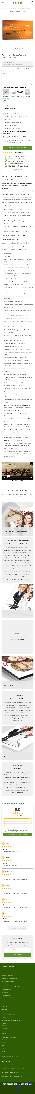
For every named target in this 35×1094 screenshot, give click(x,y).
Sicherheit (5, 1026)
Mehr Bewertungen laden (17, 928)
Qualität (4, 1023)
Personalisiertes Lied (8, 981)
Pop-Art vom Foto (7, 973)
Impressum (5, 1009)
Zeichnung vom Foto (8, 984)
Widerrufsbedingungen (8, 1015)
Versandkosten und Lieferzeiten (11, 1020)
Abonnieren (17, 954)
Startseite (5, 8)
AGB (3, 1012)
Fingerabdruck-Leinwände (9, 978)
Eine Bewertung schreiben (17, 834)
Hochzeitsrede (6, 995)
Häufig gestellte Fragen (9, 1037)
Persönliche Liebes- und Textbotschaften (20, 8)
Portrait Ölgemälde (7, 975)
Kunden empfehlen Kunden (10, 1056)
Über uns (4, 1006)
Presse (3, 1045)
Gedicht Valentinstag (8, 998)
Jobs (3, 1048)
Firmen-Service (6, 1040)
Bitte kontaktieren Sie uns (10, 239)
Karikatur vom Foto (7, 970)
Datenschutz (5, 1017)
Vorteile (4, 1051)
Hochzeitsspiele (6, 989)
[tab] (15, 48)
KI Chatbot (5, 992)
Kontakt (4, 1054)
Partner (4, 1042)
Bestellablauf (5, 1029)
